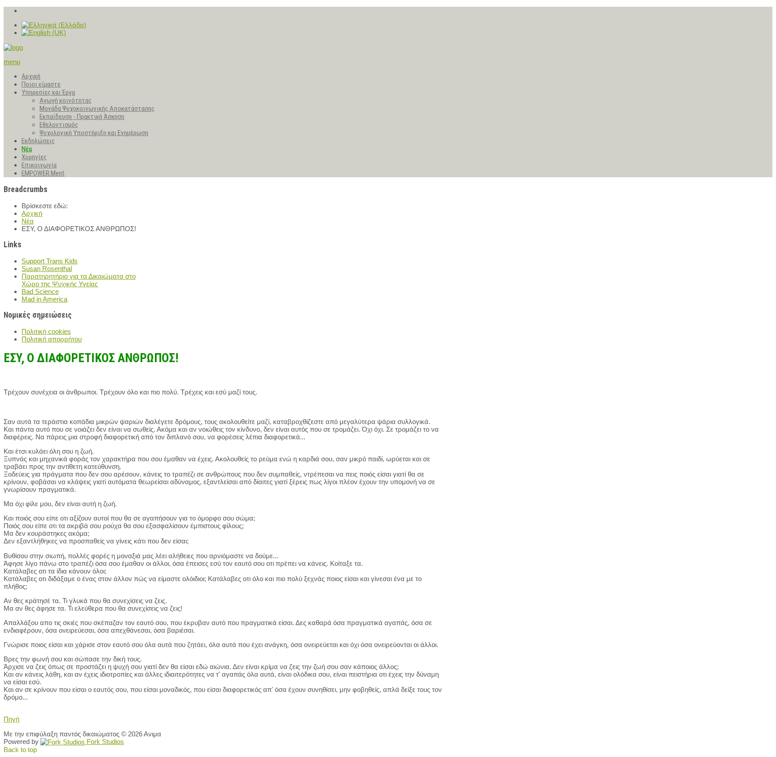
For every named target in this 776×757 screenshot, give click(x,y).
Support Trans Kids (50, 261)
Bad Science (40, 291)
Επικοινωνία (39, 165)
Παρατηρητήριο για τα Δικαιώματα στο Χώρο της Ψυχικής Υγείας (79, 280)
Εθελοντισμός (59, 125)
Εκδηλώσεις (38, 141)
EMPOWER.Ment (43, 173)
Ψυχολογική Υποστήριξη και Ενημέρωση (94, 133)
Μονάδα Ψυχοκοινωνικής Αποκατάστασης (97, 109)
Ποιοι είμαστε (41, 84)
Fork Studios (104, 741)
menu (12, 62)
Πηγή (11, 719)
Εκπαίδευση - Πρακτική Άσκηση (82, 117)
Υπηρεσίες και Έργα (48, 92)
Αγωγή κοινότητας (66, 100)
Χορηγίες (34, 157)
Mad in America (44, 299)
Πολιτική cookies (46, 331)
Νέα (27, 149)
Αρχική (31, 76)
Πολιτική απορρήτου (52, 339)
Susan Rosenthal (47, 268)
